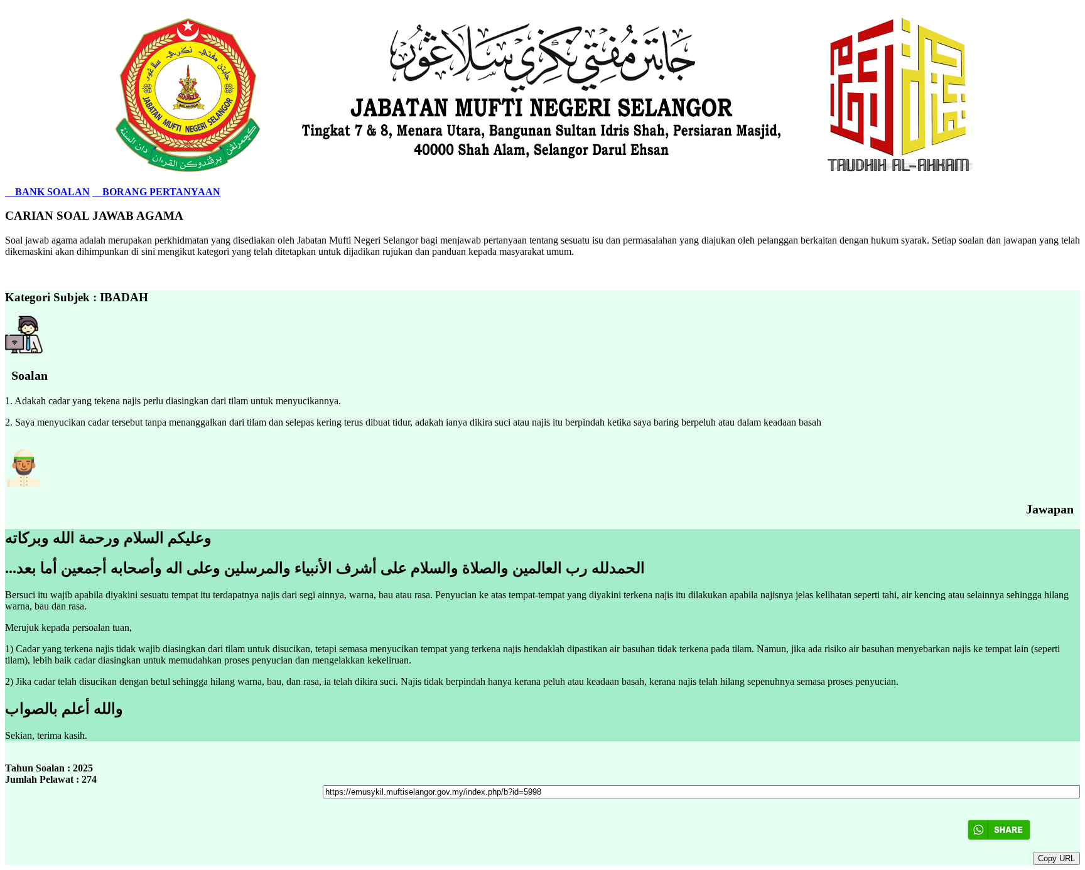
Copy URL (1056, 858)
